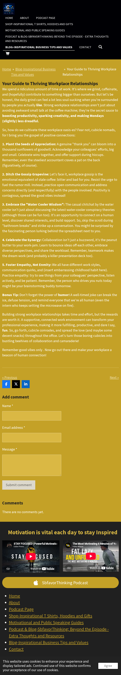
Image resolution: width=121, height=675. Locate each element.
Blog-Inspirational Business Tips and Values (48, 642)
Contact (16, 649)
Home (6, 69)
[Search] (100, 47)
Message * (9, 449)
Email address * (13, 427)
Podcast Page (21, 609)
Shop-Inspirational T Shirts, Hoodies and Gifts (50, 616)
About (14, 602)
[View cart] (7, 53)
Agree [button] (108, 666)
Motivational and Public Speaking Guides (46, 622)
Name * (7, 405)
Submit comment (19, 485)
